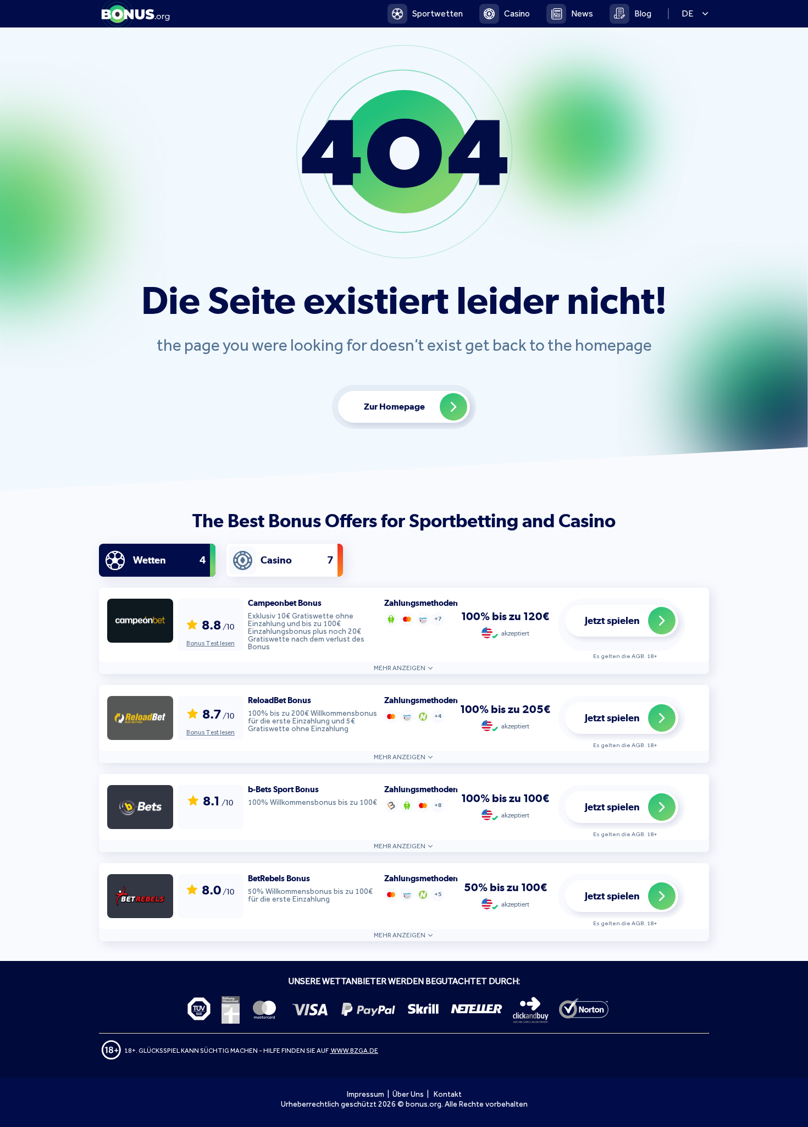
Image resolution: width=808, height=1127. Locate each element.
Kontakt (448, 1094)
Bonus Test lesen (210, 643)
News (582, 13)
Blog (642, 13)
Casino (517, 13)
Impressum (365, 1094)
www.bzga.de (354, 1050)
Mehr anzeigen (399, 668)
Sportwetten (437, 13)
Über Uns (408, 1094)
